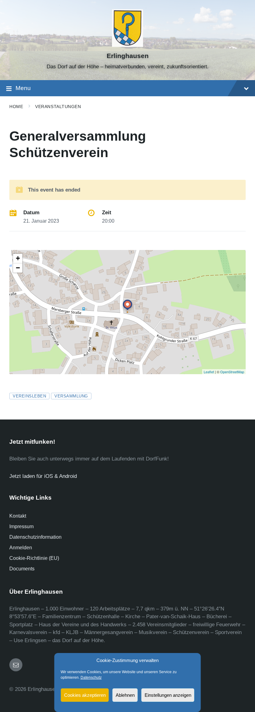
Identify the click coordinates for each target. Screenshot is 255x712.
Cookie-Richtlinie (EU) (34, 558)
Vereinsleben (29, 396)
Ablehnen (125, 695)
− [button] (18, 268)
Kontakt (17, 516)
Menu (23, 88)
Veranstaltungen (58, 106)
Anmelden (20, 547)
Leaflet (209, 371)
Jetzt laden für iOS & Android (43, 476)
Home (16, 106)
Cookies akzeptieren (85, 695)
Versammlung (71, 396)
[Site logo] (127, 45)
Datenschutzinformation (35, 537)
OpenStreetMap (232, 371)
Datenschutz (91, 677)
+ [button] (18, 258)
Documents (22, 568)
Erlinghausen (128, 56)
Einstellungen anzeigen (168, 695)
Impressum (21, 526)
